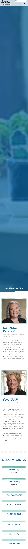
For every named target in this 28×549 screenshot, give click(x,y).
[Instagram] (6, 4)
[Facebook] (4, 4)
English (17, 0)
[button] (20, 3)
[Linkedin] (8, 4)
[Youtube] (10, 4)
